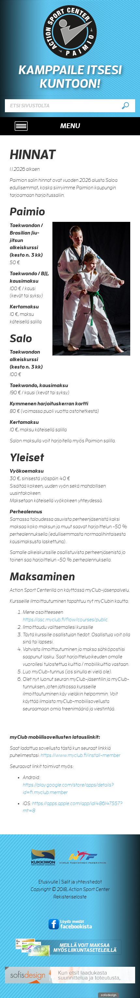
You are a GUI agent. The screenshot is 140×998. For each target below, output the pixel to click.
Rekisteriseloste (70, 896)
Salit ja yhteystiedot (81, 881)
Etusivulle (48, 881)
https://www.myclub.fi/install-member (80, 755)
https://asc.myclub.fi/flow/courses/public (65, 619)
